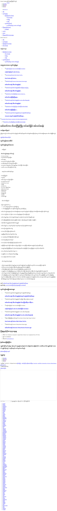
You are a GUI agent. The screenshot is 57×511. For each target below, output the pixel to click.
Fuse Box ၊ (36, 363)
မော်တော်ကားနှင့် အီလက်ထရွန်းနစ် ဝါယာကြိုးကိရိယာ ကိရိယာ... (19, 302)
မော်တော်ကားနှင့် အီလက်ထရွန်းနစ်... (13, 84)
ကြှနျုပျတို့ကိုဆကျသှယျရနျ (8, 35)
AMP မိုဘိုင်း (24, 363)
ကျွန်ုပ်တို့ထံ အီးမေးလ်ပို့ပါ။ (5, 137)
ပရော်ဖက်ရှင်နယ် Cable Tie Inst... (12, 71)
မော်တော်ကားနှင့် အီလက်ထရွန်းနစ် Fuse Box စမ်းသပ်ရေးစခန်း (19, 315)
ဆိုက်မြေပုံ (19, 363)
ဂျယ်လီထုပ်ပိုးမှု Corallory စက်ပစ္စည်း (14, 25)
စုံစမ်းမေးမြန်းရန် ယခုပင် (5, 351)
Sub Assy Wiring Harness (51, 363)
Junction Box (44, 363)
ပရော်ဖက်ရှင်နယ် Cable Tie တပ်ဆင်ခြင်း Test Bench (16, 308)
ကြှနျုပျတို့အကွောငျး (7, 27)
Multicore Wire (3, 364)
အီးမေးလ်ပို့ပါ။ (3, 368)
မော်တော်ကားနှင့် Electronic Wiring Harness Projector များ (18, 327)
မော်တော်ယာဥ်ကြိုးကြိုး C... (11, 109)
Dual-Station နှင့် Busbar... (11, 78)
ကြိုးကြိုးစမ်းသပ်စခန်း (9, 15)
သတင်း (4, 31)
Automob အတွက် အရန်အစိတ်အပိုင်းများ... (14, 116)
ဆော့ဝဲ (4, 33)
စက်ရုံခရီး (7, 29)
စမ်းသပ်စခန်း (9, 17)
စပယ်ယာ (40, 363)
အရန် (8, 21)
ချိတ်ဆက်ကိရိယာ (29, 363)
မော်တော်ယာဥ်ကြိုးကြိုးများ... (11, 97)
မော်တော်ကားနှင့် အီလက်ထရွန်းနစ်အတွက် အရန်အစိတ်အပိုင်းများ (15, 283)
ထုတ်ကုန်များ (5, 13)
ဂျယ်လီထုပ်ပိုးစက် (8, 23)
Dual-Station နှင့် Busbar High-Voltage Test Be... (16, 321)
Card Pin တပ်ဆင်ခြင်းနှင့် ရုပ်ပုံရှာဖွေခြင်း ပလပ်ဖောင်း (16, 285)
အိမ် (3, 11)
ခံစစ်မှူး (8, 19)
